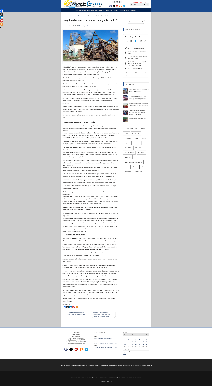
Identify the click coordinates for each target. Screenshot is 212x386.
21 (143, 344)
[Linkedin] (70, 307)
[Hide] (0, 27)
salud (142, 167)
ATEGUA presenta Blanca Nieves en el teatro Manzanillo (137, 57)
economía (137, 143)
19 (135, 344)
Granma (120, 365)
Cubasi (144, 365)
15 (146, 342)
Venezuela (138, 172)
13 (139, 342)
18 (132, 344)
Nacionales (90, 10)
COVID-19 (128, 138)
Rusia (135, 167)
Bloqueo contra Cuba (131, 128)
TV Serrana (91, 365)
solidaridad (128, 172)
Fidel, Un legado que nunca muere (103, 338)
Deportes (127, 143)
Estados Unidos (129, 152)
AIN (132, 365)
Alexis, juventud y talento (135, 69)
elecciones (138, 148)
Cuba (136, 138)
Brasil (143, 128)
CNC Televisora (82, 365)
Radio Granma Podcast (132, 29)
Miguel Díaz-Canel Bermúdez (133, 162)
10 (128, 342)
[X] (67, 307)
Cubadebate (126, 365)
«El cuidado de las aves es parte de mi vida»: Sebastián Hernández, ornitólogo (137, 63)
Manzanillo (82, 10)
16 (125, 344)
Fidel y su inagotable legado (136, 48)
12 (135, 342)
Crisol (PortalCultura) (100, 365)
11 (132, 342)
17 (128, 344)
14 (143, 342)
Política (127, 167)
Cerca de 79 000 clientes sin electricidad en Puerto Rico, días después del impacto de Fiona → (101, 314)
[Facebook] (64, 307)
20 (139, 344)
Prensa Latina (137, 365)
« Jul (124, 354)
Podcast (115, 10)
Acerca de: (133, 10)
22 (146, 344)
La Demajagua (73, 365)
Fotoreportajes (124, 10)
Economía (81, 26)
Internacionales (99, 10)
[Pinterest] (73, 307)
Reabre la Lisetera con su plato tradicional (106, 343)
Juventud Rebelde (112, 365)
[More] (77, 307)
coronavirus (135, 133)
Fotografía (141, 152)
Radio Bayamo (64, 365)
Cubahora (149, 365)
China (126, 133)
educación (128, 148)
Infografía (109, 10)
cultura (144, 138)
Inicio (76, 10)
